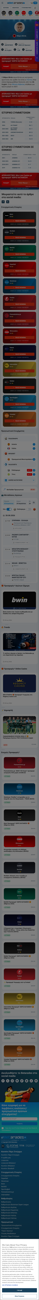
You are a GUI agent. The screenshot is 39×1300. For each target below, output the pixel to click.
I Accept (19, 1290)
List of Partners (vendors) (10, 1285)
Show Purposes (19, 1296)
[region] (19, 1269)
